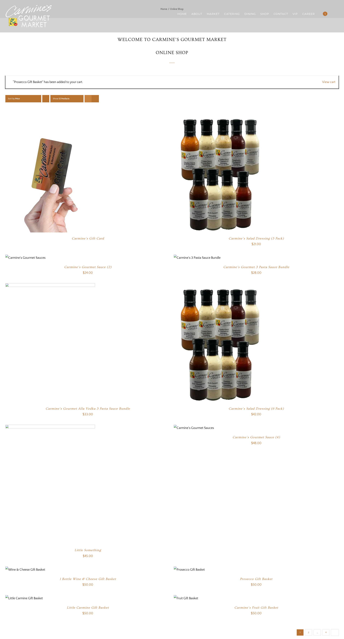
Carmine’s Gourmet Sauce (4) (256, 437)
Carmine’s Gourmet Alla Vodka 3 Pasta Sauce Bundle (88, 408)
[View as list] (95, 98)
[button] (333, 13)
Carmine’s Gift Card (88, 238)
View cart (328, 82)
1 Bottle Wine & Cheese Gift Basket (88, 579)
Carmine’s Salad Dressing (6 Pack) (256, 408)
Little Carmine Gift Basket (88, 607)
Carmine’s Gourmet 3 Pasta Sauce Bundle (256, 267)
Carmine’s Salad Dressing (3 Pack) (256, 238)
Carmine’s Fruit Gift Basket (256, 607)
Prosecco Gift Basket (256, 579)
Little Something (88, 550)
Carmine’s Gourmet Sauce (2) (88, 267)
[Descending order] (45, 98)
